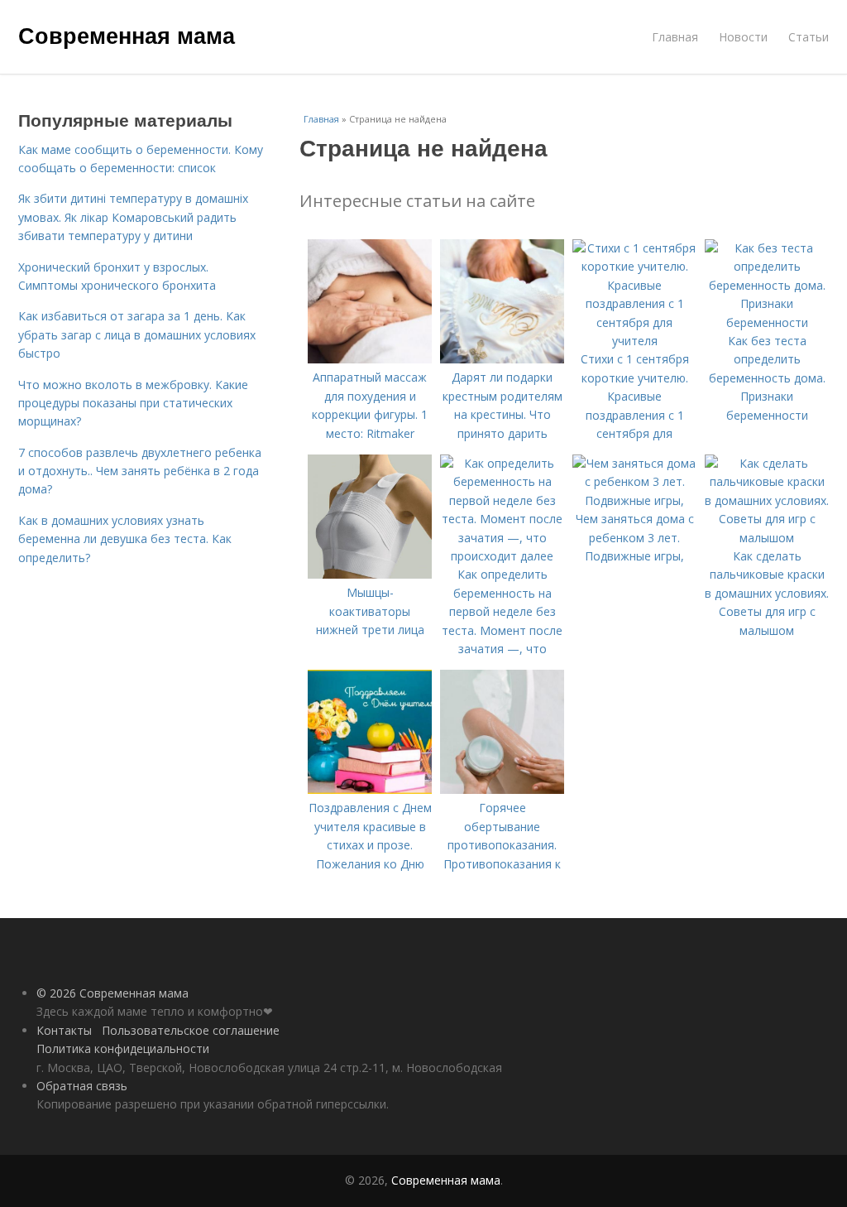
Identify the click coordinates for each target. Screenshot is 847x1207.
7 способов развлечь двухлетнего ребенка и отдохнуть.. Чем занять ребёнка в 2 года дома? (139, 471)
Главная (675, 37)
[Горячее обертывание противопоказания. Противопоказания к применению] (502, 789)
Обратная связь (81, 1086)
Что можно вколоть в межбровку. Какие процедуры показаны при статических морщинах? (133, 403)
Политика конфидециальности (122, 1048)
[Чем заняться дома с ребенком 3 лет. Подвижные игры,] (634, 500)
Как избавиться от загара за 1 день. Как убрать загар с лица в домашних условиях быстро (137, 334)
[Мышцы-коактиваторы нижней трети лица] (370, 574)
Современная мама (126, 34)
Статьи (808, 37)
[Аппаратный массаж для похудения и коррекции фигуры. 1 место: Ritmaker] (370, 359)
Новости (743, 37)
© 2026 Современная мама (112, 993)
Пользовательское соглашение (191, 1030)
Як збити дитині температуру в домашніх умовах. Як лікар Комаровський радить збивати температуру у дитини (133, 216)
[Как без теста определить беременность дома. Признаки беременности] (767, 322)
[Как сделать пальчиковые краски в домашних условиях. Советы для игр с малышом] (767, 538)
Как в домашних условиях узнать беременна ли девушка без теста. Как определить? (125, 538)
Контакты (64, 1030)
